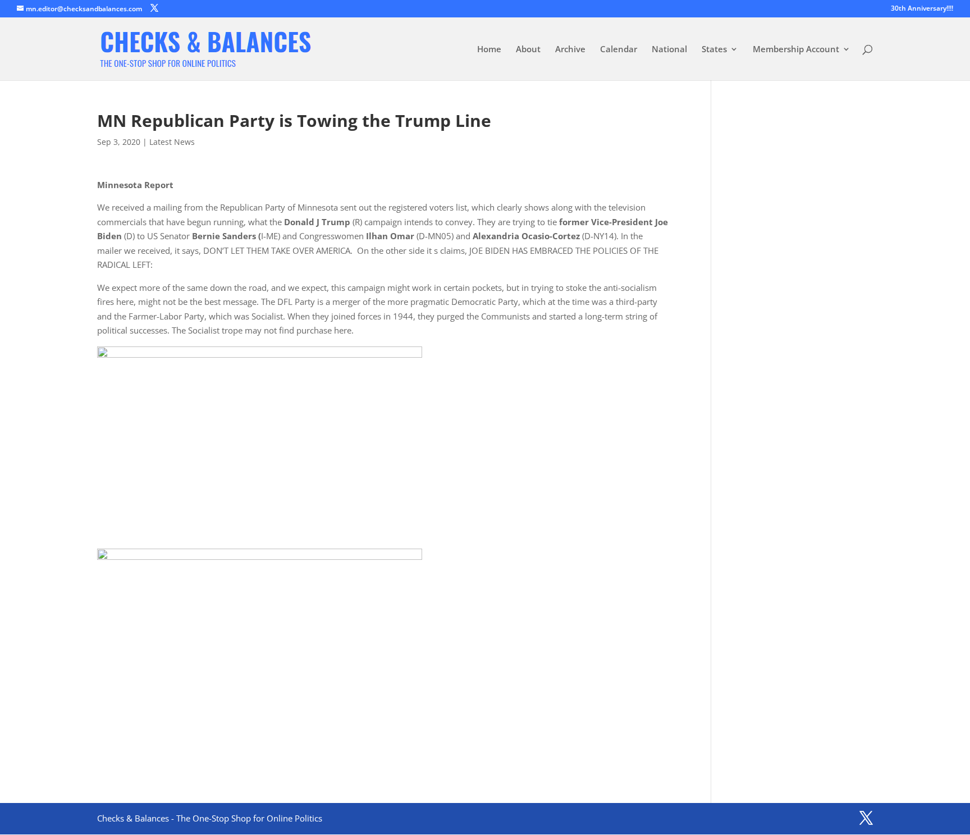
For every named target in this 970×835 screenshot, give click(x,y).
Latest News (172, 141)
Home (489, 49)
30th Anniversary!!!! (922, 9)
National (669, 49)
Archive (570, 49)
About (528, 49)
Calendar (618, 49)
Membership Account (796, 49)
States (714, 49)
